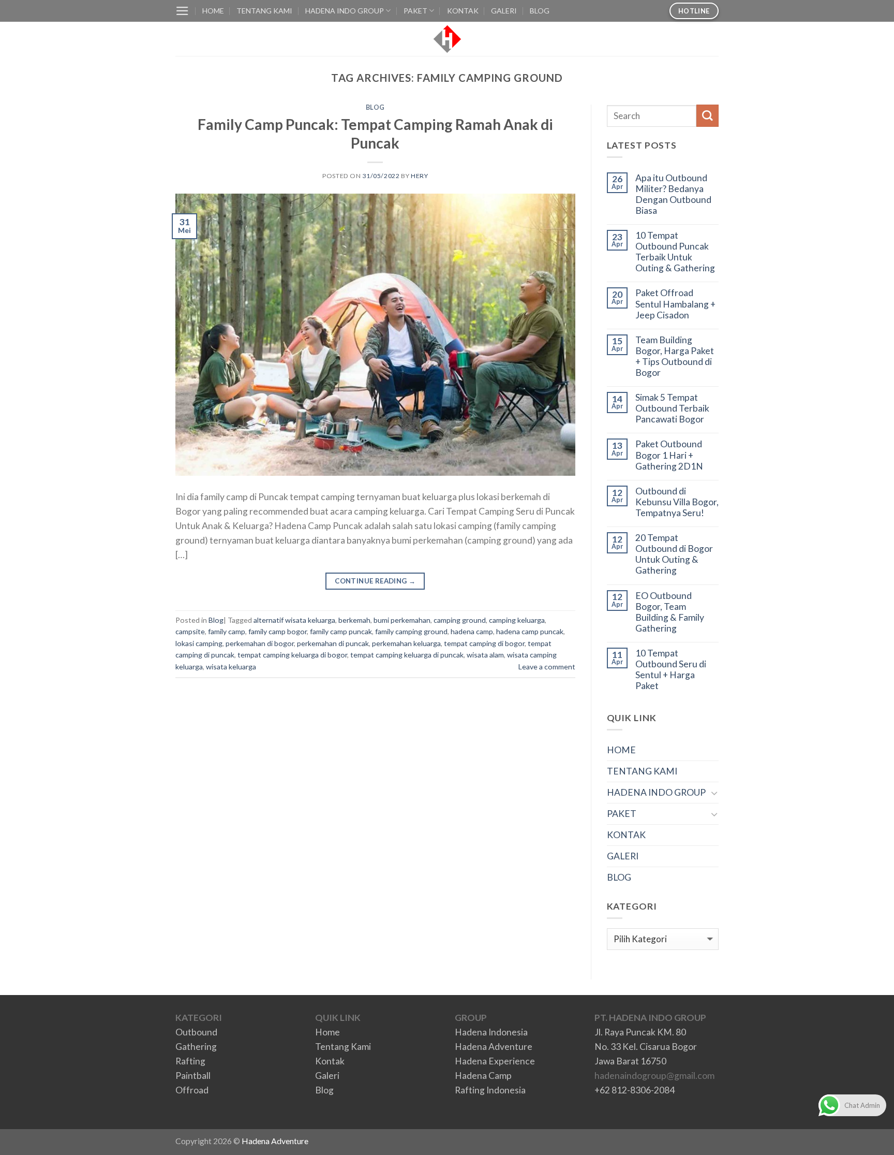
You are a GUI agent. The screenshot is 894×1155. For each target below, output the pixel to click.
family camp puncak (341, 631)
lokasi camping (198, 643)
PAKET (415, 10)
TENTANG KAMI (264, 10)
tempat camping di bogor (484, 643)
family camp (226, 631)
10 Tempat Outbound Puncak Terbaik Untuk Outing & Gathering (675, 251)
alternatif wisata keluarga (294, 620)
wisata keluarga (231, 666)
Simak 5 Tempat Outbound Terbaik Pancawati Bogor (672, 408)
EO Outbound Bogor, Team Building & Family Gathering (669, 612)
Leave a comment (546, 666)
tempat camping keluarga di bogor (292, 654)
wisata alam (485, 654)
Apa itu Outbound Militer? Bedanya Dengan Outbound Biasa (673, 194)
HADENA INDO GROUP (344, 10)
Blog (375, 107)
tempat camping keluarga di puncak (407, 654)
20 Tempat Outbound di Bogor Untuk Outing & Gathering (674, 554)
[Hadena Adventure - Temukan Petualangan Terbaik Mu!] (447, 39)
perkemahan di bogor (260, 643)
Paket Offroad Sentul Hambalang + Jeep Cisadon (675, 303)
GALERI (504, 10)
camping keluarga (517, 620)
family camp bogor (277, 631)
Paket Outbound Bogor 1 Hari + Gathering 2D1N (669, 454)
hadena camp (472, 631)
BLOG (539, 10)
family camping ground (411, 631)
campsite (190, 631)
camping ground (460, 620)
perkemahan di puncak (333, 643)
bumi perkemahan (402, 620)
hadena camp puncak (529, 631)
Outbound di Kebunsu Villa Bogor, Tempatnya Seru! (677, 502)
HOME (213, 10)
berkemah (354, 620)
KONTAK (463, 10)
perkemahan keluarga (406, 643)
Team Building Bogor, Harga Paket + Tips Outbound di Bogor (674, 356)
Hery (419, 176)
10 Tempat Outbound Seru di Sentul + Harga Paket (670, 669)
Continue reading (375, 581)
